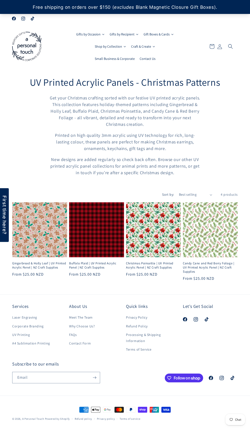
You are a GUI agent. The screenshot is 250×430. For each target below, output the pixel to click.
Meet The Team (81, 317)
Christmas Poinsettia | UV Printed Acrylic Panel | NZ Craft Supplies (149, 265)
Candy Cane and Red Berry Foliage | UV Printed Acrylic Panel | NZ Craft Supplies (208, 267)
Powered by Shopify (57, 418)
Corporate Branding (28, 326)
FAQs (73, 335)
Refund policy (83, 418)
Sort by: (168, 194)
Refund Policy (137, 326)
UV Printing (21, 335)
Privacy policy (106, 418)
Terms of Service (139, 349)
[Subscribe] (94, 377)
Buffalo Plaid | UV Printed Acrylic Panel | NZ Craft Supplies (92, 265)
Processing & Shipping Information (143, 338)
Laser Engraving (24, 317)
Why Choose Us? (82, 326)
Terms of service (130, 418)
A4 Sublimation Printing (31, 343)
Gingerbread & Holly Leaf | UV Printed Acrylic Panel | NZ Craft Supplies (39, 265)
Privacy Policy (136, 317)
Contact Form (80, 343)
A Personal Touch (33, 418)
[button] (230, 46)
